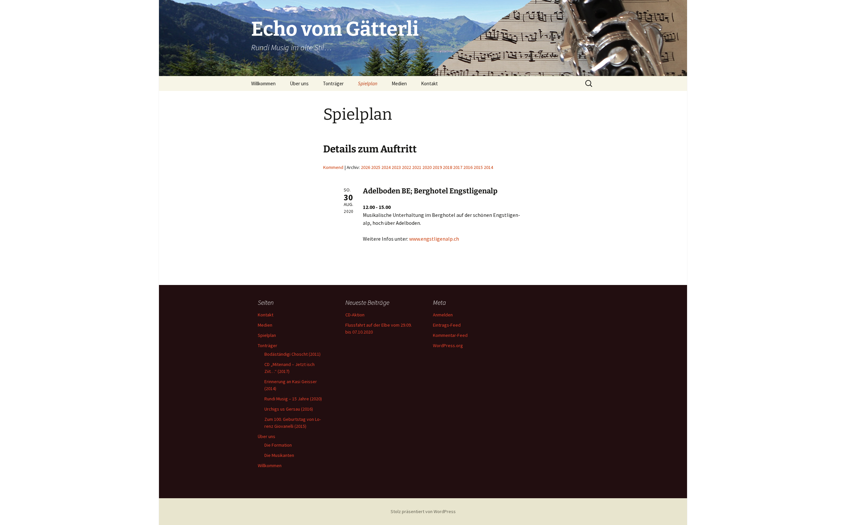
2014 (488, 167)
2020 (427, 167)
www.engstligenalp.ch (434, 238)
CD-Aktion (355, 315)
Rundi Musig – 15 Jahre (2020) (293, 399)
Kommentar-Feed (450, 335)
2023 (396, 167)
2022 (406, 167)
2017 (457, 167)
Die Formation (278, 445)
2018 (447, 167)
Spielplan (367, 83)
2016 (468, 167)
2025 (375, 167)
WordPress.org (448, 345)
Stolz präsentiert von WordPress (423, 511)
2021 (416, 167)
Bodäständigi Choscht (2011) (292, 354)
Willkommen (263, 83)
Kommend (333, 167)
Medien (399, 83)
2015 (478, 167)
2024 (386, 167)
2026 (365, 167)
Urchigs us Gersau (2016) (288, 409)
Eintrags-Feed (447, 325)
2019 (437, 167)
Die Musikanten (279, 455)
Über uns (299, 83)
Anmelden (443, 315)
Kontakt (429, 83)
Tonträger (333, 83)
